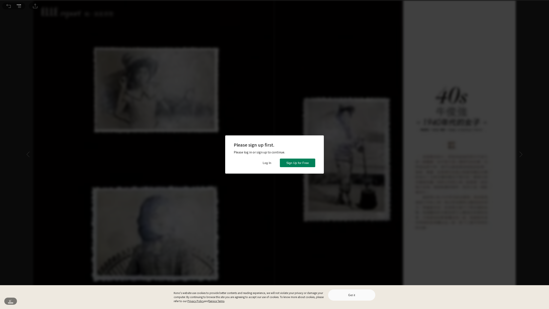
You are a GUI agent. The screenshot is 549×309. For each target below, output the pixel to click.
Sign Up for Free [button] (297, 163)
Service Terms (216, 301)
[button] (8, 6)
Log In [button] (267, 163)
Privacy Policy (195, 301)
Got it (351, 295)
